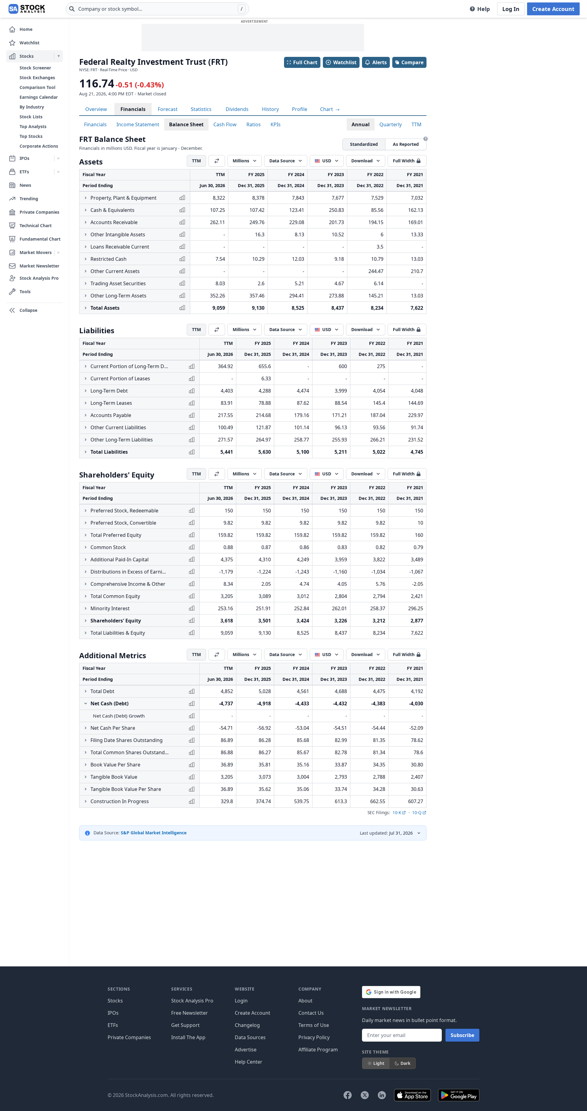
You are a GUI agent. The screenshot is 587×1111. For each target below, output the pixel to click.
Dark (406, 1063)
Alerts (379, 62)
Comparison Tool (37, 87)
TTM (417, 124)
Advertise (246, 1049)
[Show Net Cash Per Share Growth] (86, 728)
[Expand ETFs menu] (58, 172)
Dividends (237, 109)
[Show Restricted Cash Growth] (86, 259)
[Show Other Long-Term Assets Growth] (86, 296)
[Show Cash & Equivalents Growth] (86, 210)
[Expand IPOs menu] (58, 158)
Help (483, 9)
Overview (96, 109)
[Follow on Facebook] (348, 1095)
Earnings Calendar (39, 97)
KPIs (276, 124)
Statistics (201, 109)
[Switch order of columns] (217, 161)
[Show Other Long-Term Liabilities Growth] (86, 440)
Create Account (553, 9)
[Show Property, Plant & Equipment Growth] (86, 198)
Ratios (253, 124)
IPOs (113, 1012)
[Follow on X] (365, 1095)
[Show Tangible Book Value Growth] (86, 777)
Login (241, 1000)
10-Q (417, 812)
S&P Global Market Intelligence (153, 833)
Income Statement (137, 124)
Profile (299, 109)
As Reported (406, 144)
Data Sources (250, 1037)
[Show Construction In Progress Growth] (86, 801)
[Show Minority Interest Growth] (86, 608)
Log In (510, 9)
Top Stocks (31, 136)
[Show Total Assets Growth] (86, 308)
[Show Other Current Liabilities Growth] (86, 427)
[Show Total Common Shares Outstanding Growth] (86, 752)
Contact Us (311, 1012)
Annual (361, 124)
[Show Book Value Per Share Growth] (86, 765)
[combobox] (157, 8)
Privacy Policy (314, 1037)
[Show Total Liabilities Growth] (86, 452)
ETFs (113, 1025)
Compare (412, 62)
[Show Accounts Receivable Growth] (86, 222)
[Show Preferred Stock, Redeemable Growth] (86, 511)
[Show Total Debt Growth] (86, 691)
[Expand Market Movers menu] (58, 252)
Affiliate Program (318, 1049)
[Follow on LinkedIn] (382, 1095)
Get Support (185, 1025)
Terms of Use (313, 1025)
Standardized (364, 144)
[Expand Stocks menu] (58, 56)
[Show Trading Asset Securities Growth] (86, 283)
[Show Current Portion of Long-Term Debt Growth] (86, 366)
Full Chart (305, 62)
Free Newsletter (189, 1012)
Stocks (115, 1000)
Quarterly (390, 124)
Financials (133, 109)
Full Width (404, 161)
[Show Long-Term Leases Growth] (86, 403)
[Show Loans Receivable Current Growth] (86, 247)
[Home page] (26, 8)
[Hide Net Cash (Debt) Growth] (86, 703)
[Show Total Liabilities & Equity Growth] (86, 633)
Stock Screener (35, 68)
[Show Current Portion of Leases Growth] (86, 378)
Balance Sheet (186, 124)
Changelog (247, 1025)
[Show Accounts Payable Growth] (86, 415)
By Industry (32, 107)
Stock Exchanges (37, 77)
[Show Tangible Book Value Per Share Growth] (86, 789)
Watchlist (344, 62)
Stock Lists (31, 117)
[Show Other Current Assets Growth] (86, 271)
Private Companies (129, 1037)
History (270, 109)
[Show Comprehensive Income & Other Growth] (86, 584)
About (305, 1000)
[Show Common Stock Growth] (86, 547)
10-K (397, 812)
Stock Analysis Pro (192, 1000)
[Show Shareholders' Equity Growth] (86, 621)
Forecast (168, 109)
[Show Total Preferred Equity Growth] (86, 535)
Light (378, 1063)
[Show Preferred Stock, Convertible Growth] (86, 523)
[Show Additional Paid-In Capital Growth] (86, 559)
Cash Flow (225, 124)
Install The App (188, 1037)
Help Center (248, 1061)
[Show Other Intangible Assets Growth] (86, 234)
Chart (327, 109)
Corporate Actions (39, 146)
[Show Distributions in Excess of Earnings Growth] (86, 572)
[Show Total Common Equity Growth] (86, 596)
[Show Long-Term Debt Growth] (86, 391)
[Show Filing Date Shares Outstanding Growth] (86, 740)
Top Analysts (33, 126)
